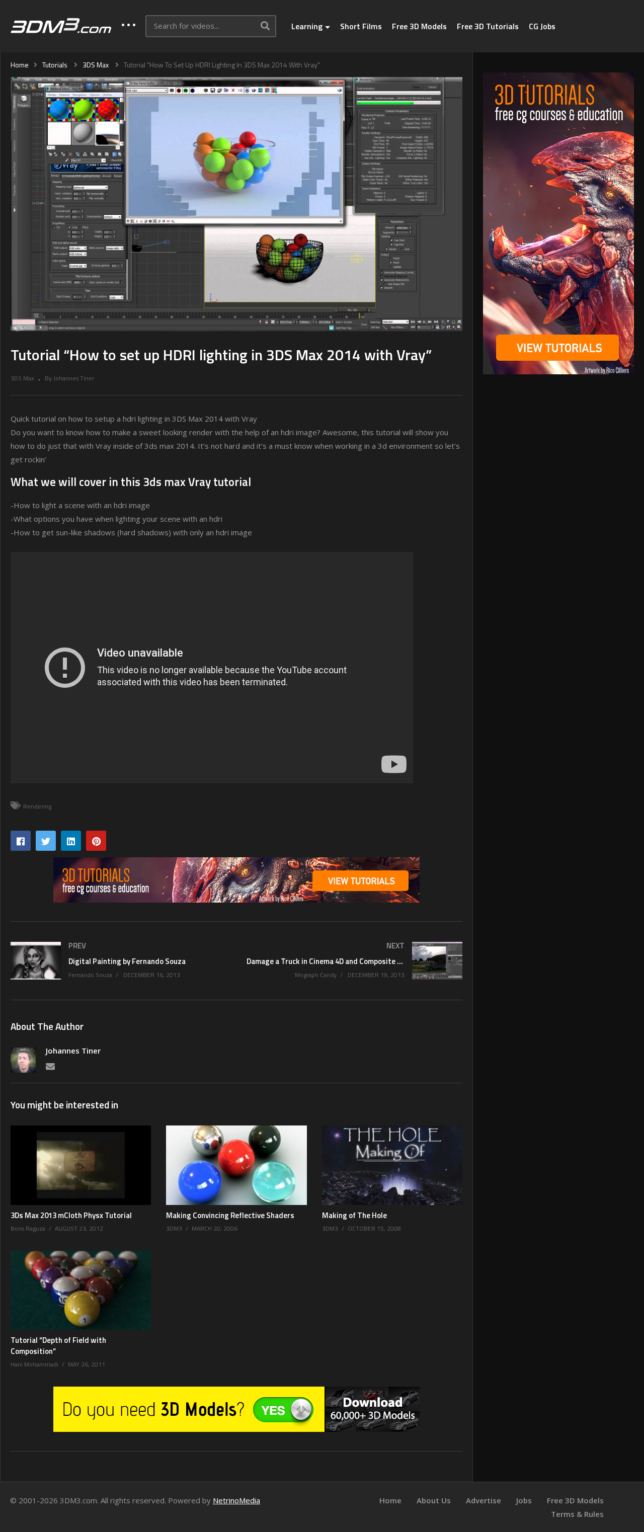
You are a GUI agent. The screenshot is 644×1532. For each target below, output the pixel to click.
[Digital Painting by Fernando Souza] (118, 961)
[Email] (50, 1066)
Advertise (483, 1500)
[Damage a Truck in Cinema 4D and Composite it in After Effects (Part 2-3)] (354, 961)
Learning (307, 26)
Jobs (524, 1500)
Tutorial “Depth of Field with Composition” (58, 1345)
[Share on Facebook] (21, 841)
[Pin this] (96, 841)
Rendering (37, 806)
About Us (434, 1500)
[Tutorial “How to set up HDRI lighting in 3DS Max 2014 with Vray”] (81, 1164)
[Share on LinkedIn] (71, 841)
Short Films (361, 26)
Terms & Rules (577, 1514)
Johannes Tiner (73, 1050)
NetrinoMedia (236, 1500)
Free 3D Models (419, 26)
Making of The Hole (354, 1215)
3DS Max (22, 378)
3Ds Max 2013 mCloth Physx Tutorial (71, 1215)
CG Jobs (542, 26)
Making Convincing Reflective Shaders (230, 1215)
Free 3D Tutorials (488, 26)
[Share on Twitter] (46, 841)
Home (390, 1500)
